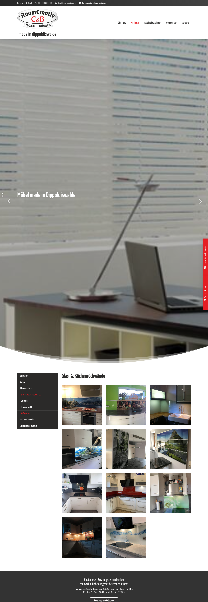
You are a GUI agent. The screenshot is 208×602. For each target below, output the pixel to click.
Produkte (135, 22)
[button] (3, 193)
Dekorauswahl (26, 407)
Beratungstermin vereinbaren (94, 3)
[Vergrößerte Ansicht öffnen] (82, 405)
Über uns (122, 22)
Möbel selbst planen (152, 22)
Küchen (22, 382)
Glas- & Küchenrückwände (31, 395)
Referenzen (25, 413)
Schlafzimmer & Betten (28, 426)
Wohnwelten (171, 22)
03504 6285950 (45, 3)
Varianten (24, 401)
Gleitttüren (24, 376)
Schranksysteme (26, 388)
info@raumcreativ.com (66, 3)
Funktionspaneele (26, 420)
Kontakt (185, 22)
